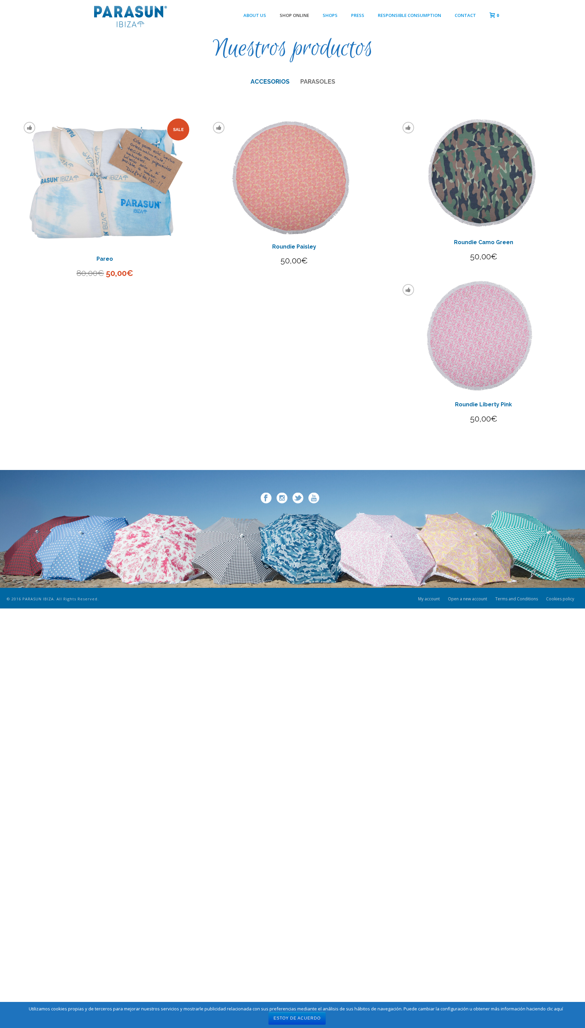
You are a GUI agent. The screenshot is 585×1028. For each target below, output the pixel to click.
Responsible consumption (409, 15)
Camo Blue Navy (104, 742)
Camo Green (483, 521)
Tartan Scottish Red (483, 742)
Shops (330, 15)
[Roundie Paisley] (294, 176)
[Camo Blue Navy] (105, 644)
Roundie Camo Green (483, 242)
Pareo (104, 259)
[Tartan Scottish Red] (483, 644)
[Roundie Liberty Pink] (483, 335)
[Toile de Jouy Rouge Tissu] (294, 644)
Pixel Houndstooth (104, 521)
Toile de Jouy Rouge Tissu (294, 742)
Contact (465, 15)
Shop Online (294, 15)
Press (357, 15)
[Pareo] (105, 182)
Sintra (105, 963)
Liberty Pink (294, 521)
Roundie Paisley (294, 246)
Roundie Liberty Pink (483, 404)
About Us (254, 15)
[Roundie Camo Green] (483, 173)
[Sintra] (105, 865)
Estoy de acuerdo (297, 1018)
